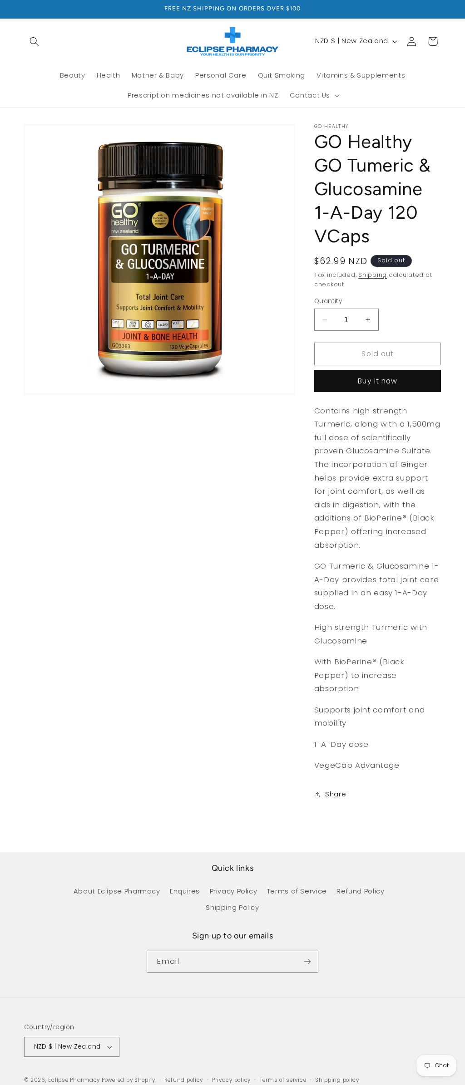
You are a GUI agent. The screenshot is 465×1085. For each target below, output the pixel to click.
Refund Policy (360, 891)
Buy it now (377, 381)
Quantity (328, 301)
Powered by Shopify (128, 1080)
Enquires (185, 891)
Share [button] (335, 794)
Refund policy (183, 1080)
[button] (34, 41)
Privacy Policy (233, 891)
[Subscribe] (307, 962)
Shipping (372, 275)
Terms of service (283, 1080)
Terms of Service (297, 891)
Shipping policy (337, 1080)
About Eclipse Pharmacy (117, 891)
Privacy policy (231, 1080)
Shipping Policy (232, 907)
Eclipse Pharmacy (74, 1080)
